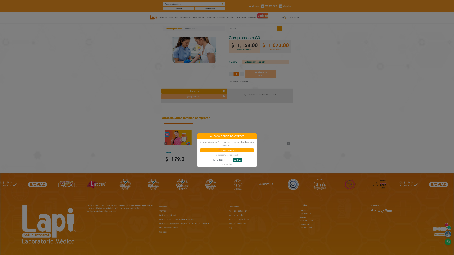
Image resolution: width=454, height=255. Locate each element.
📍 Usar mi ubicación (227, 150)
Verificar (237, 160)
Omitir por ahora (227, 164)
